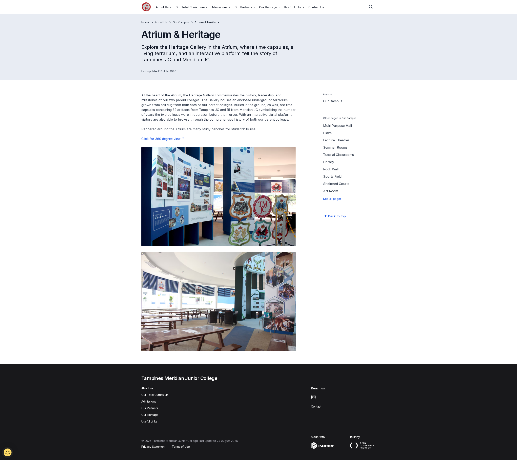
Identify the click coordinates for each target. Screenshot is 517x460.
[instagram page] (313, 397)
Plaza (327, 133)
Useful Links (149, 421)
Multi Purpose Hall (337, 126)
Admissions (148, 401)
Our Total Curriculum (154, 394)
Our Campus (181, 22)
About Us (161, 22)
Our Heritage (150, 414)
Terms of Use (181, 446)
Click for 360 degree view (161, 139)
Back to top (337, 216)
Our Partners (149, 408)
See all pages (332, 198)
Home (145, 22)
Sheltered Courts (336, 184)
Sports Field (332, 176)
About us (147, 388)
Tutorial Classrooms (338, 155)
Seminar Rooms (335, 147)
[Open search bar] (371, 7)
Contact (316, 406)
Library (328, 162)
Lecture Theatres (336, 140)
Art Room (330, 191)
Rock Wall (330, 169)
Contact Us (316, 7)
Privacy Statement (153, 446)
